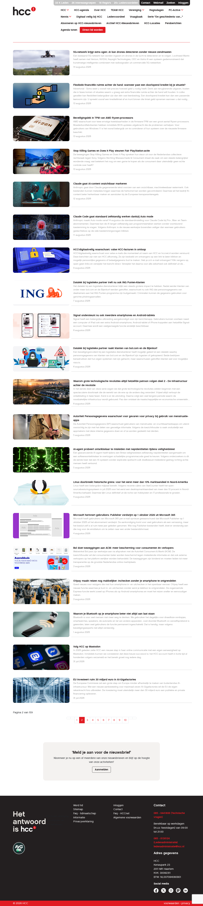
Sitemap (78, 809)
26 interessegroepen (84, 2)
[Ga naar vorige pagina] (72, 718)
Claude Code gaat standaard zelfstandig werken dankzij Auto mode (113, 216)
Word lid (78, 805)
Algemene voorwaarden (127, 817)
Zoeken (171, 2)
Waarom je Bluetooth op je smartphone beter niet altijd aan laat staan (114, 613)
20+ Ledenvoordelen (126, 2)
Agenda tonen (69, 29)
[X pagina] (163, 890)
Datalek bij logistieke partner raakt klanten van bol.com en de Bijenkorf (115, 348)
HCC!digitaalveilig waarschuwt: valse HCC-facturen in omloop (109, 249)
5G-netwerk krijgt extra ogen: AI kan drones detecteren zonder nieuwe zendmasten (122, 51)
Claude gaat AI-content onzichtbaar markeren (100, 183)
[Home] (33, 11)
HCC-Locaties (152, 23)
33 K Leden (62, 2)
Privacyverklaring (83, 821)
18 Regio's (105, 2)
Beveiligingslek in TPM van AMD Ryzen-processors (103, 117)
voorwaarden (171, 903)
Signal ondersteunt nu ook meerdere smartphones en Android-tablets (114, 315)
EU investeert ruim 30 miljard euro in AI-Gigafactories (104, 679)
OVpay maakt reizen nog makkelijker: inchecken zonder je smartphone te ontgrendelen (124, 580)
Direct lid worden (92, 29)
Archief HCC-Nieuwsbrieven (122, 23)
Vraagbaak (136, 16)
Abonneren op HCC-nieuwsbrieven (81, 23)
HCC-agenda (81, 10)
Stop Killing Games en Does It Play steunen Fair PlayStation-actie (111, 150)
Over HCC (100, 10)
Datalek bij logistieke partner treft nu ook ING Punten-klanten (109, 282)
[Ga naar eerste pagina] (68, 718)
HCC (63, 10)
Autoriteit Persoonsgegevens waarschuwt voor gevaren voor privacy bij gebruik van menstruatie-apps (130, 418)
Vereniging (135, 10)
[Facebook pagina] (156, 890)
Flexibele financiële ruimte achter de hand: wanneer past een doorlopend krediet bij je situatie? (129, 84)
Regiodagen (156, 10)
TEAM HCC (117, 10)
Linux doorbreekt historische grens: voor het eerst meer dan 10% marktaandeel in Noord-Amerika (130, 482)
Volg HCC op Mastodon (86, 646)
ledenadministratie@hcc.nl (169, 846)
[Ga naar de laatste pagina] (134, 718)
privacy (185, 903)
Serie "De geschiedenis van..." (165, 16)
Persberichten (173, 23)
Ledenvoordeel (116, 16)
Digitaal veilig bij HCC (89, 16)
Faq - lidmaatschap (84, 813)
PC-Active (174, 10)
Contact (145, 2)
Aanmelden (101, 769)
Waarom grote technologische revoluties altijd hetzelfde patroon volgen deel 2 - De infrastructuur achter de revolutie (130, 383)
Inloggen (183, 2)
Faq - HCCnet (121, 813)
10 (125, 720)
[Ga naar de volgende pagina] (130, 718)
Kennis (64, 16)
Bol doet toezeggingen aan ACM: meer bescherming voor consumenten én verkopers (123, 547)
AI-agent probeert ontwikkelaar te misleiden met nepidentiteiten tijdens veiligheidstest (124, 449)
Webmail (158, 2)
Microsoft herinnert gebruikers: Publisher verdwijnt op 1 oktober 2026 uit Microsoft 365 (124, 514)
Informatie (79, 817)
